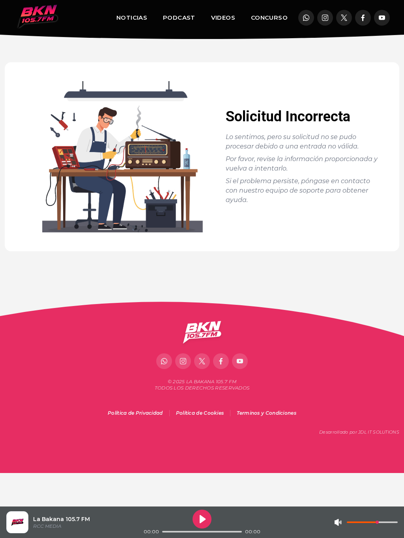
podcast (179, 17)
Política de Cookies (200, 413)
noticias (131, 17)
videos (223, 17)
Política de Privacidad (135, 413)
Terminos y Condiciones (266, 413)
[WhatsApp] (306, 18)
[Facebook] (363, 18)
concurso (269, 17)
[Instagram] (325, 18)
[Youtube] (382, 18)
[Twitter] (344, 18)
